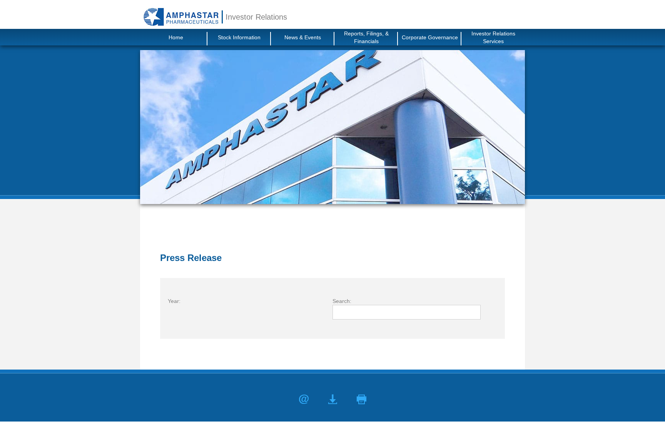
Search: (341, 301)
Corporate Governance (430, 37)
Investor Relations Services (493, 37)
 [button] (361, 399)
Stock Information (239, 37)
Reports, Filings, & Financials (366, 37)
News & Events (302, 37)
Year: (174, 301)
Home (176, 37)
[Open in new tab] (181, 17)
